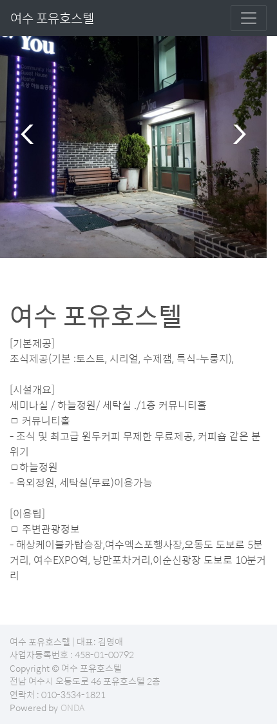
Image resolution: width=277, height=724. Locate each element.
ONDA (72, 707)
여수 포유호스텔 (52, 18)
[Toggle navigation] (249, 18)
